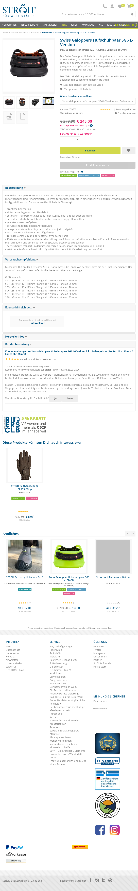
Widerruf (11, 666)
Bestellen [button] (90, 150)
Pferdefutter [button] (9, 24)
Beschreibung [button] (14, 188)
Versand (93, 129)
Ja (55, 398)
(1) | (113, 109)
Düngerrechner (58, 680)
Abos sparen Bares (60, 737)
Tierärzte (55, 656)
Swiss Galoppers (75, 112)
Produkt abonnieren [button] (97, 165)
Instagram (99, 653)
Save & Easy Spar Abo (70, 171)
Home (5, 32)
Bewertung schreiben (125, 109)
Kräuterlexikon (58, 723)
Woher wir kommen (61, 740)
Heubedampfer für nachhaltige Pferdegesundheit (67, 708)
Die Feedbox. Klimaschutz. (64, 690)
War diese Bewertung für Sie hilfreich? (27, 398)
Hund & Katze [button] (88, 24)
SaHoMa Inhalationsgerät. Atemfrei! (64, 732)
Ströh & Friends (102, 663)
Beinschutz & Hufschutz (29, 32)
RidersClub (56, 649)
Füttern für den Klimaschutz (65, 720)
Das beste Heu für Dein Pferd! (66, 696)
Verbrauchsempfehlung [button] (20, 259)
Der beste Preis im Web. (63, 686)
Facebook (98, 646)
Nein (70, 398)
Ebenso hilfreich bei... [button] (19, 307)
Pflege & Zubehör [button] (29, 24)
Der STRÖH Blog (15, 670)
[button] (112, 6)
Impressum (12, 653)
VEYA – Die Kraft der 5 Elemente (67, 750)
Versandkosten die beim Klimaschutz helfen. (63, 745)
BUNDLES (111, 24)
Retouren (55, 727)
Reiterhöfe (55, 653)
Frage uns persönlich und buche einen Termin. (68, 762)
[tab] (69, 188)
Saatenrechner (58, 683)
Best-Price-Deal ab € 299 (63, 659)
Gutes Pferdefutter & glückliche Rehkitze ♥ (67, 702)
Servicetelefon (58, 676)
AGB (8, 646)
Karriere (54, 717)
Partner (97, 659)
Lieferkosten (56, 666)
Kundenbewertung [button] (17, 344)
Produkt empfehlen (126, 113)
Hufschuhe (47, 32)
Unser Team (100, 656)
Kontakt (10, 656)
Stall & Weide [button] (50, 24)
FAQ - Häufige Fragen (61, 646)
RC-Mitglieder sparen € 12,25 (75, 125)
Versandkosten (73, 627)
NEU (101, 24)
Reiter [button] (74, 24)
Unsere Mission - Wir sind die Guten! (66, 756)
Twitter (97, 649)
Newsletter (12, 659)
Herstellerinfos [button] (15, 336)
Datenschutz (13, 649)
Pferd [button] (64, 24)
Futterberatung (58, 663)
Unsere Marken (14, 663)
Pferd (13, 32)
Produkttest (56, 673)
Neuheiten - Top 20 (60, 670)
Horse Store (100, 666)
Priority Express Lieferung (64, 693)
